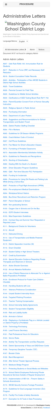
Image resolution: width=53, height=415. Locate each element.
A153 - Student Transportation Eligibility (18, 308)
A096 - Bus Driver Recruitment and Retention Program (24, 197)
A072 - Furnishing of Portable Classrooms (19, 148)
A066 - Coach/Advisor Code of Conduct (18, 137)
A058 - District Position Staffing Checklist (19, 125)
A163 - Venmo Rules (11, 338)
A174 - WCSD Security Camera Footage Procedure (23, 385)
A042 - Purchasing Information (15, 112)
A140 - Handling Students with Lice (16, 286)
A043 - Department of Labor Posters (17, 115)
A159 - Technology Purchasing (15, 326)
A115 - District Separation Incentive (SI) (18, 244)
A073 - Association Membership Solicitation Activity (23, 152)
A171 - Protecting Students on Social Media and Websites (25, 368)
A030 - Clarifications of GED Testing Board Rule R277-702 (26, 98)
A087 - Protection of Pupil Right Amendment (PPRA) (23, 185)
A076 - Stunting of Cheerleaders (15, 160)
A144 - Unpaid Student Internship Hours (18, 293)
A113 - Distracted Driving (13, 234)
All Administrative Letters (15, 49)
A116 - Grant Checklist (12, 248)
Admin (32, 49)
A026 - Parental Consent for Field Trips (18, 90)
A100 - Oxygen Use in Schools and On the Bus (21, 208)
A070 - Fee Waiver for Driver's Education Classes (22, 145)
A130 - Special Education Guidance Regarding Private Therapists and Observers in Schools (24, 260)
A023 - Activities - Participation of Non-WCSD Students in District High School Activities (25, 81)
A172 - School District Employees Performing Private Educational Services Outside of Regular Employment (24, 373)
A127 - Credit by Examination (14, 255)
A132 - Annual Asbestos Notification (17, 269)
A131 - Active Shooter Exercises (15, 265)
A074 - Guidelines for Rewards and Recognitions (22, 156)
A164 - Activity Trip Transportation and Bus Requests (23, 342)
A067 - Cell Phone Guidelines (14, 141)
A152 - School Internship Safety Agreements (20, 305)
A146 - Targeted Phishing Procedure (17, 297)
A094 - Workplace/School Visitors (16, 193)
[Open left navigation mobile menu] (6, 4)
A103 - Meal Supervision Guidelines (17, 216)
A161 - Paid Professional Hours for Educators (20, 334)
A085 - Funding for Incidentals (15, 175)
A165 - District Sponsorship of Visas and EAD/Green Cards (26, 345)
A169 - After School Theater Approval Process (21, 361)
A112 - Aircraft (8, 230)
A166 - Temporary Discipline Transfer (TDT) (20, 349)
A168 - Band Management (13, 357)
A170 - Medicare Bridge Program (16, 364)
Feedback (46, 407)
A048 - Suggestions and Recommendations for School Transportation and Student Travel (24, 120)
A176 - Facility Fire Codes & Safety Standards (21, 395)
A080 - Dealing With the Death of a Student (20, 164)
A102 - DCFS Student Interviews (15, 212)
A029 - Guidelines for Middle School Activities (20, 94)
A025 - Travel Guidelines (12, 86)
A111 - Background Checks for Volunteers (19, 226)
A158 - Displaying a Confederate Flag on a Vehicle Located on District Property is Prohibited (26, 321)
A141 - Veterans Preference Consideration (19, 289)
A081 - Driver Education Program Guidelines (20, 167)
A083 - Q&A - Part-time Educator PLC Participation (22, 171)
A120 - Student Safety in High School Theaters (21, 251)
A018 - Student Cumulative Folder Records (20, 76)
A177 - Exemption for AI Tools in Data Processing (22, 399)
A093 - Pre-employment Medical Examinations (21, 189)
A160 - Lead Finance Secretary (15, 330)
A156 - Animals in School (13, 316)
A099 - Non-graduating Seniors (15, 204)
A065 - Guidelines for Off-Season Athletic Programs (23, 133)
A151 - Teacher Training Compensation (18, 301)
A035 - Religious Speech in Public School (19, 108)
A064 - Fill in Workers (11, 129)
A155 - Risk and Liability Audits (15, 312)
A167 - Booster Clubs (11, 353)
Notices (41, 49)
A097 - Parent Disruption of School (16, 201)
